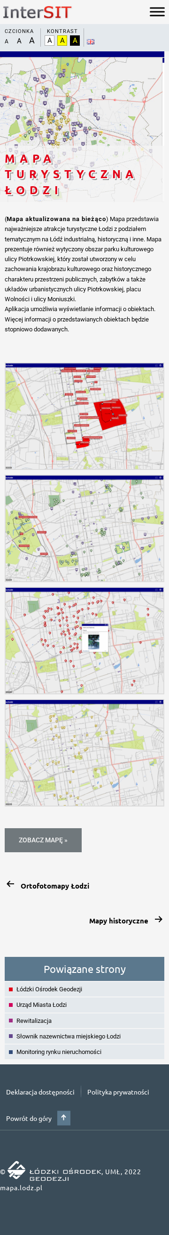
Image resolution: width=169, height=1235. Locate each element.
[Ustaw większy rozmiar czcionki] (19, 41)
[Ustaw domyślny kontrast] (49, 40)
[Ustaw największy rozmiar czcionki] (32, 40)
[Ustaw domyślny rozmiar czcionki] (6, 41)
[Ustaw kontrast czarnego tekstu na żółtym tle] (75, 40)
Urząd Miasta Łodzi (41, 1004)
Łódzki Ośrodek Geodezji (49, 989)
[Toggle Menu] (157, 11)
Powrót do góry (29, 1118)
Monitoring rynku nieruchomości (58, 1051)
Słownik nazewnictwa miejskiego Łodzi (68, 1036)
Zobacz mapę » (43, 840)
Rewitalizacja (34, 1020)
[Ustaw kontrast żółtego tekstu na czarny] (62, 40)
